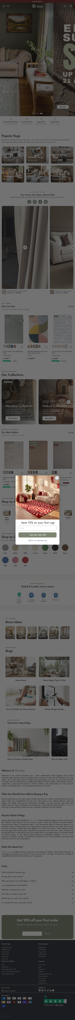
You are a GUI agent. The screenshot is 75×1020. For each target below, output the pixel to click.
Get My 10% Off (37, 535)
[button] (37, 497)
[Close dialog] (57, 478)
